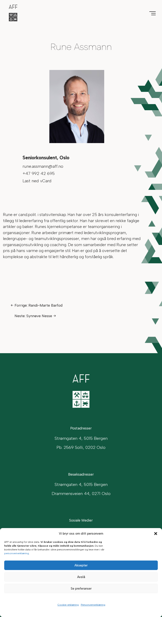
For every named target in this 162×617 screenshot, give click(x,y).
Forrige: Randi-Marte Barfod (38, 305)
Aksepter (81, 565)
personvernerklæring (16, 553)
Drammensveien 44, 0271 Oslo (81, 493)
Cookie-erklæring (68, 604)
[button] (156, 533)
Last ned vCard (37, 180)
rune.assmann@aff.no (43, 166)
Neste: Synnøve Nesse (33, 316)
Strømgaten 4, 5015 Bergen (81, 484)
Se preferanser (81, 588)
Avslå (81, 577)
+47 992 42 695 (39, 173)
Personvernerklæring (93, 604)
